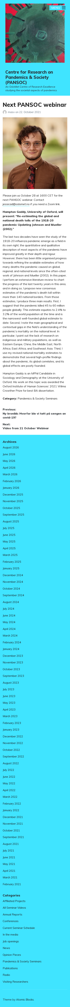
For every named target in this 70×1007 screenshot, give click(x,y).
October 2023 (11, 669)
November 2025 (13, 501)
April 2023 (9, 709)
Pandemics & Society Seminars (37, 398)
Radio (6, 975)
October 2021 (11, 830)
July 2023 (8, 689)
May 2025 (9, 541)
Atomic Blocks (25, 999)
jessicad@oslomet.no (16, 204)
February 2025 (12, 561)
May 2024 (9, 622)
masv (11, 112)
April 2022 (9, 790)
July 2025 (8, 528)
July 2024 (8, 608)
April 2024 (9, 629)
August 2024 (11, 602)
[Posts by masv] (5, 112)
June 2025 (9, 535)
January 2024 (11, 649)
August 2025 (11, 521)
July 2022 (8, 770)
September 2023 (13, 676)
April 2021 (9, 870)
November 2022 (13, 743)
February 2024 (12, 642)
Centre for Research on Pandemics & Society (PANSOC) (29, 77)
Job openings (11, 941)
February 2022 (12, 803)
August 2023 (11, 682)
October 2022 (11, 750)
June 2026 (9, 454)
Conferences (10, 921)
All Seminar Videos (14, 907)
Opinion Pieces (12, 954)
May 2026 (9, 461)
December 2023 (13, 655)
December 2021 (13, 817)
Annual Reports (12, 914)
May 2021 (9, 864)
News (6, 948)
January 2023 (11, 729)
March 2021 (10, 877)
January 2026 (11, 487)
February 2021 (12, 884)
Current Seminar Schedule (19, 928)
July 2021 (8, 850)
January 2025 (11, 568)
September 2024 (13, 595)
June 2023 (9, 696)
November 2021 (13, 823)
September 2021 (13, 837)
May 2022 (9, 783)
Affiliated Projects (14, 901)
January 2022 (11, 810)
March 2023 (10, 716)
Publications (10, 968)
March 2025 (10, 555)
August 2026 (11, 447)
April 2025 (9, 548)
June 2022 (9, 776)
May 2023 (9, 702)
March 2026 (10, 474)
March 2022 (10, 796)
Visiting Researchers (15, 981)
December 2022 (13, 736)
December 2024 (13, 575)
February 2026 (12, 481)
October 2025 (11, 508)
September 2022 (13, 756)
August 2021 (11, 844)
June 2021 (9, 857)
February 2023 (12, 723)
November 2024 (13, 581)
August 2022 (11, 763)
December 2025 (13, 494)
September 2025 (13, 514)
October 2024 (11, 588)
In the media (10, 934)
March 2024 (10, 635)
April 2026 (9, 467)
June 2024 (9, 615)
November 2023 (13, 662)
